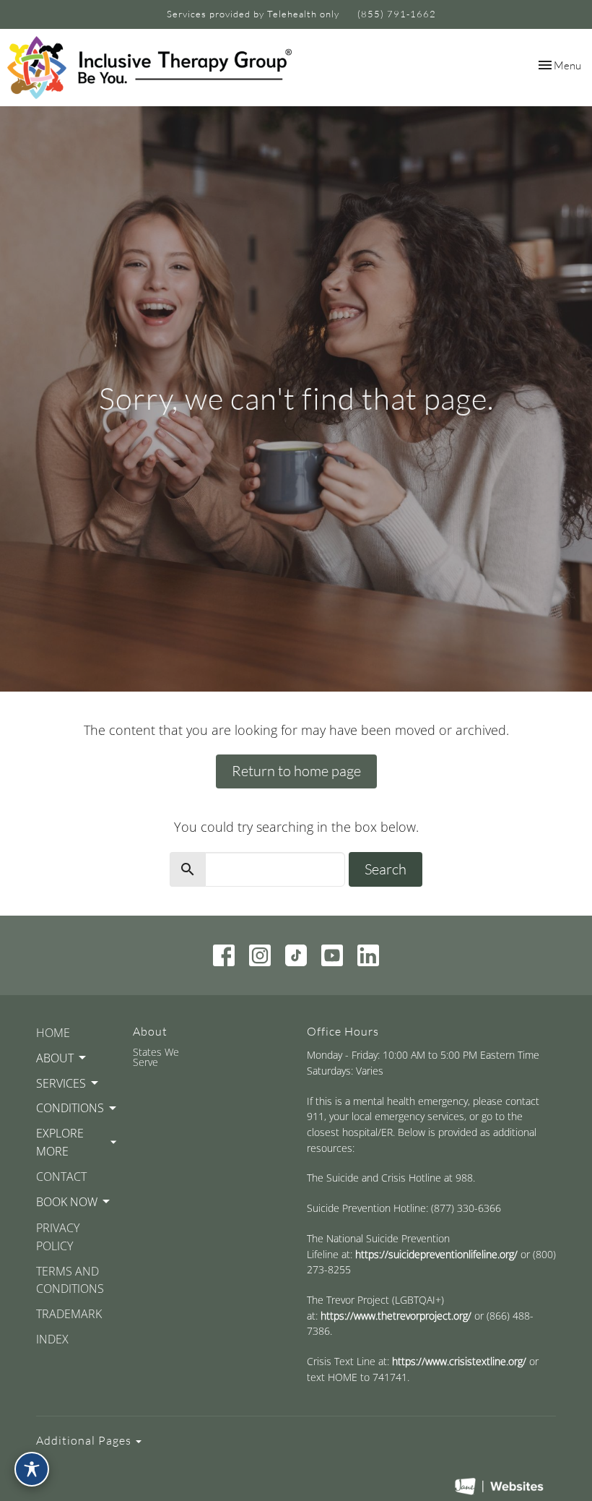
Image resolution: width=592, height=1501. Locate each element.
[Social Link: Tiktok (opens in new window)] (296, 955)
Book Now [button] (66, 1202)
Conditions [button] (70, 1108)
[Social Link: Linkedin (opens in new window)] (368, 955)
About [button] (55, 1058)
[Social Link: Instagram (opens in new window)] (260, 955)
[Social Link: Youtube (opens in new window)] (332, 955)
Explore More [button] (60, 1142)
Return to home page (296, 771)
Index (52, 1339)
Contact (61, 1176)
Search (385, 869)
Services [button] (61, 1083)
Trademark (69, 1314)
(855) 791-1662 (396, 14)
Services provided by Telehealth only (253, 14)
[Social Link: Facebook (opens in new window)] (224, 955)
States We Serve (156, 1057)
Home (53, 1033)
